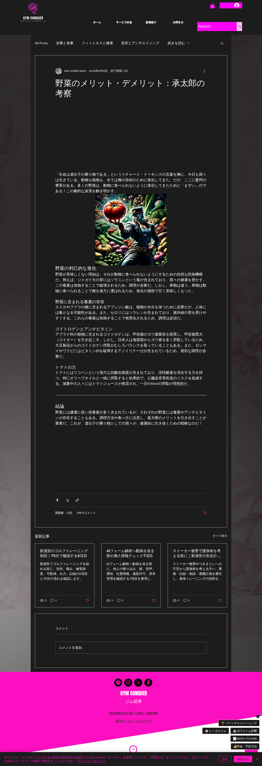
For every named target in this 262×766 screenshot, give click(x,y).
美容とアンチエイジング (140, 43)
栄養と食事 (64, 43)
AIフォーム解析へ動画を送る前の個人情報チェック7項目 (130, 553)
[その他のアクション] (204, 71)
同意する (243, 759)
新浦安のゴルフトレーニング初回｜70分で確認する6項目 (64, 553)
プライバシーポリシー (91, 761)
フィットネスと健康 (97, 43)
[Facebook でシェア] (57, 500)
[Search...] (239, 26)
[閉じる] (257, 759)
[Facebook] (148, 683)
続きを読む (176, 43)
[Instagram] (128, 683)
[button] (212, 5)
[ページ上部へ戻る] (133, 749)
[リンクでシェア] (77, 500)
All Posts (41, 43)
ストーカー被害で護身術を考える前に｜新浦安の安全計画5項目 (197, 553)
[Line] (118, 683)
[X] (138, 683)
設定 (225, 759)
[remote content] (131, 137)
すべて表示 (220, 535)
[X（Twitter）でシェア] (67, 500)
